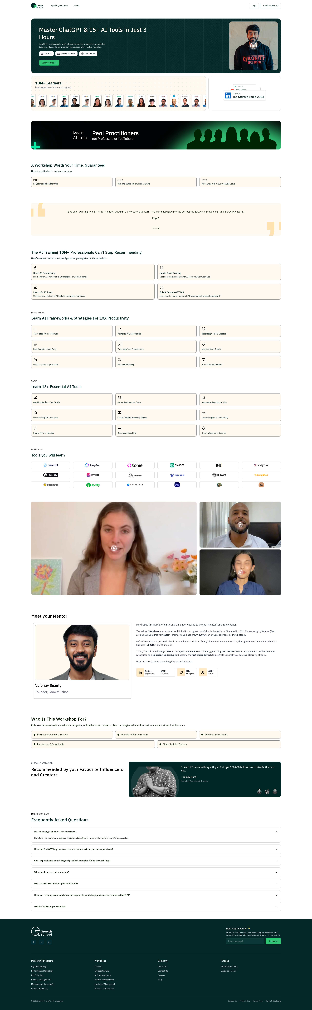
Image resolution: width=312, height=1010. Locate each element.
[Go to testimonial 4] (158, 228)
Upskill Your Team (229, 966)
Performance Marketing (41, 971)
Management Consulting (42, 984)
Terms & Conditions (273, 1001)
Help (160, 979)
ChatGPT (98, 966)
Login (254, 5)
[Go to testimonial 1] (153, 228)
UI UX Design (37, 975)
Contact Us (163, 971)
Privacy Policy (245, 1001)
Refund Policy (258, 1001)
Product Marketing (39, 988)
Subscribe (273, 941)
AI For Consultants (103, 975)
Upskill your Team (59, 5)
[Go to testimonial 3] (156, 228)
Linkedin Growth (102, 971)
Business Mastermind (104, 988)
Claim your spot (49, 63)
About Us (162, 966)
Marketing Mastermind (105, 984)
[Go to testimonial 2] (155, 228)
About (76, 5)
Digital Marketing (38, 966)
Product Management (40, 979)
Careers (161, 975)
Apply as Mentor (270, 5)
